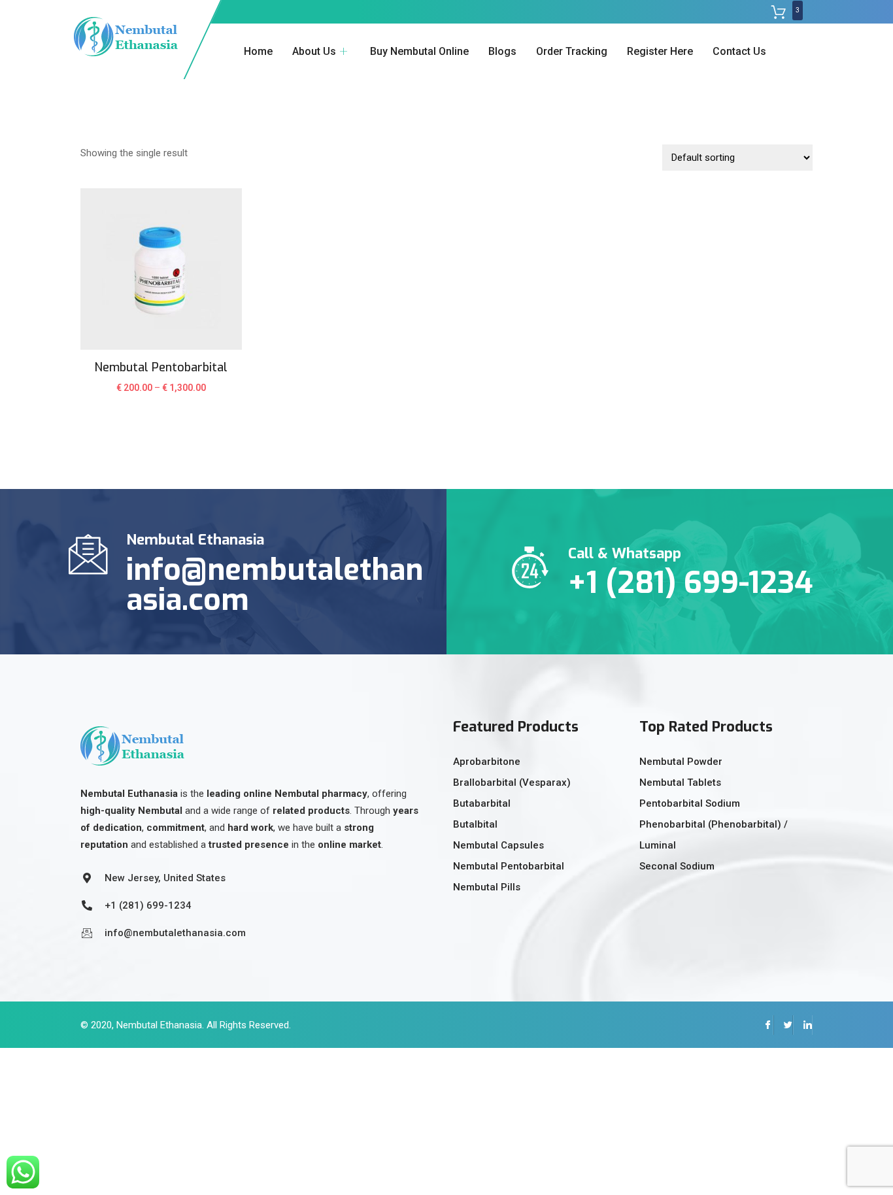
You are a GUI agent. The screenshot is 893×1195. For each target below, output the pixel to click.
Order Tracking (571, 51)
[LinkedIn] (803, 1025)
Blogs (502, 51)
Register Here (660, 51)
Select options (161, 396)
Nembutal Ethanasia (159, 1025)
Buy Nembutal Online (419, 51)
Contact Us (739, 51)
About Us (314, 51)
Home (258, 51)
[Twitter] (783, 1025)
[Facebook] (763, 1025)
